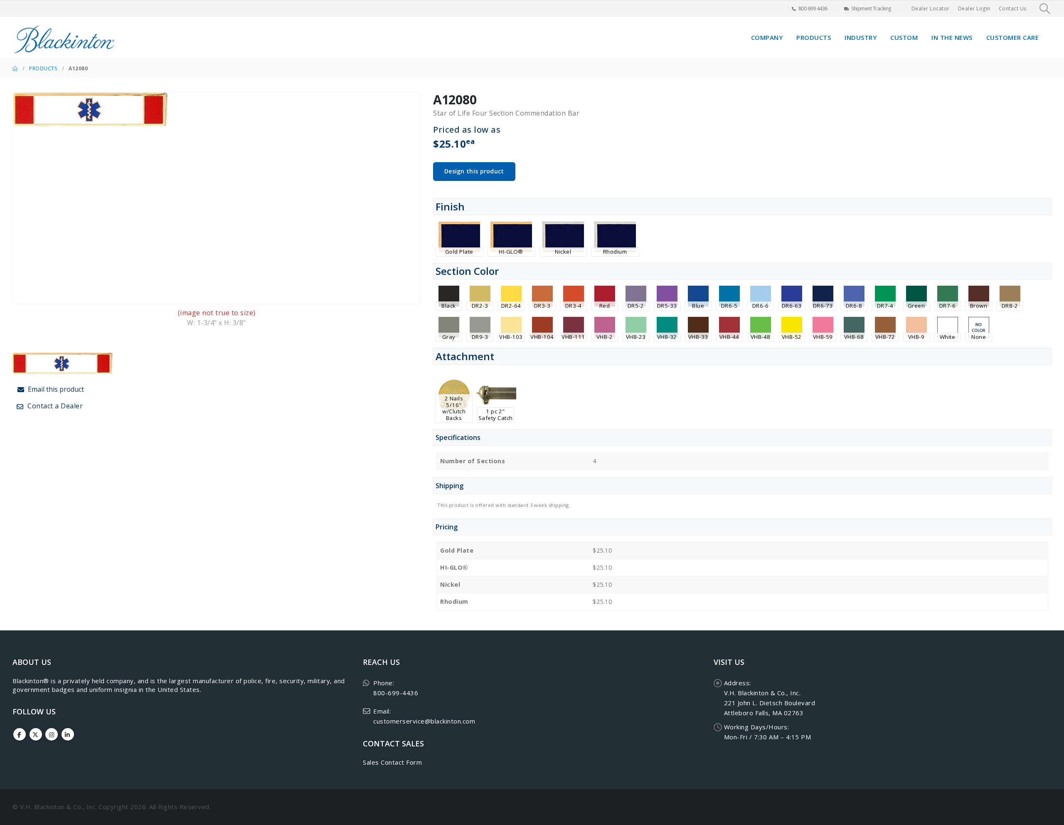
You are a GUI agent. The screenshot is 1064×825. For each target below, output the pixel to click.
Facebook (19, 734)
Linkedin (68, 734)
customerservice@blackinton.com (424, 721)
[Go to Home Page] (14, 69)
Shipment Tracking (871, 8)
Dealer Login (974, 8)
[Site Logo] (64, 37)
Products (813, 37)
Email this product (55, 389)
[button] (1045, 8)
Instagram (51, 734)
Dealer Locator (930, 8)
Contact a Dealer (54, 405)
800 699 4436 (813, 8)
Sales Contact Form (392, 762)
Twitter (36, 734)
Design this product (474, 171)
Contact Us (1013, 8)
